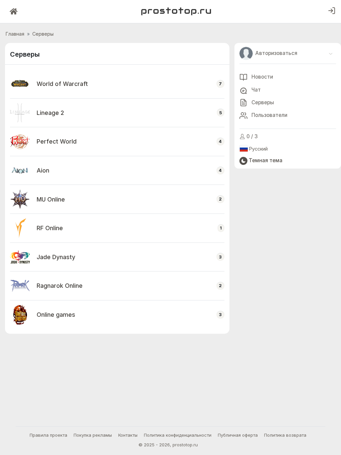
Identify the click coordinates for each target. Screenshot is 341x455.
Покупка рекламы (93, 435)
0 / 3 (251, 136)
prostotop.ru (185, 444)
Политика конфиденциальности (177, 435)
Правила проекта (48, 435)
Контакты (128, 435)
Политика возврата (285, 435)
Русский (258, 149)
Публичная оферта (238, 435)
